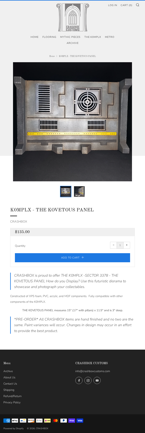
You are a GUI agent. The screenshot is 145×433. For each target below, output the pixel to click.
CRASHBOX (18, 222)
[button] (65, 191)
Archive (73, 43)
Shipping (8, 390)
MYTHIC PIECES (70, 37)
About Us (9, 377)
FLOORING (49, 37)
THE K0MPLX (92, 37)
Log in (112, 5)
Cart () (126, 5)
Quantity (20, 246)
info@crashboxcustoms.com (92, 371)
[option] (72, 121)
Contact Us (10, 384)
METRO (109, 37)
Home (52, 56)
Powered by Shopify (13, 428)
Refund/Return (12, 396)
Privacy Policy (12, 402)
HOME (35, 37)
